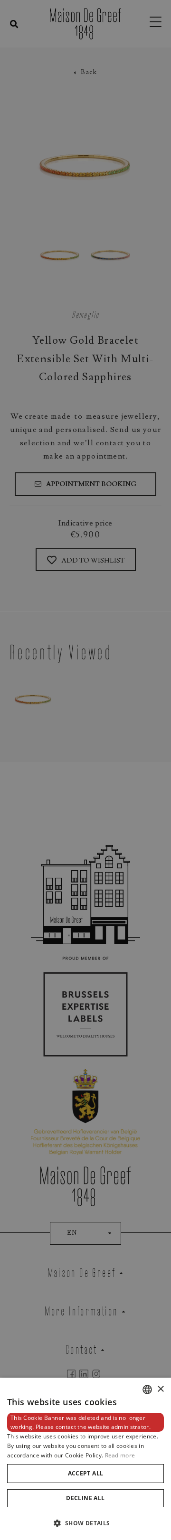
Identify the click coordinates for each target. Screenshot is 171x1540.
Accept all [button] (86, 1473)
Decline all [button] (85, 1498)
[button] (85, 1523)
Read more (120, 1455)
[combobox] (147, 1389)
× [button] (160, 1389)
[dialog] (85, 1459)
